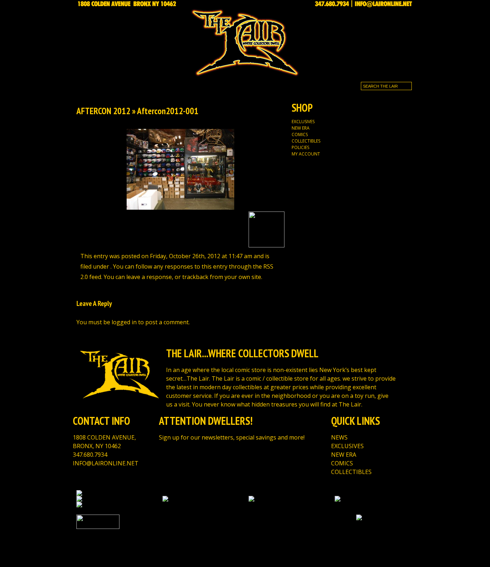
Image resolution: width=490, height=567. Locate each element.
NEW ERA (301, 128)
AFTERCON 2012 (103, 111)
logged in (124, 322)
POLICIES (300, 147)
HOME (87, 84)
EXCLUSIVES (140, 84)
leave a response (149, 277)
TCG (168, 84)
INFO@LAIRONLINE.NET (105, 463)
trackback (195, 277)
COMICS (300, 134)
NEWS (109, 84)
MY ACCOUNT (306, 154)
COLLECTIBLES (306, 141)
